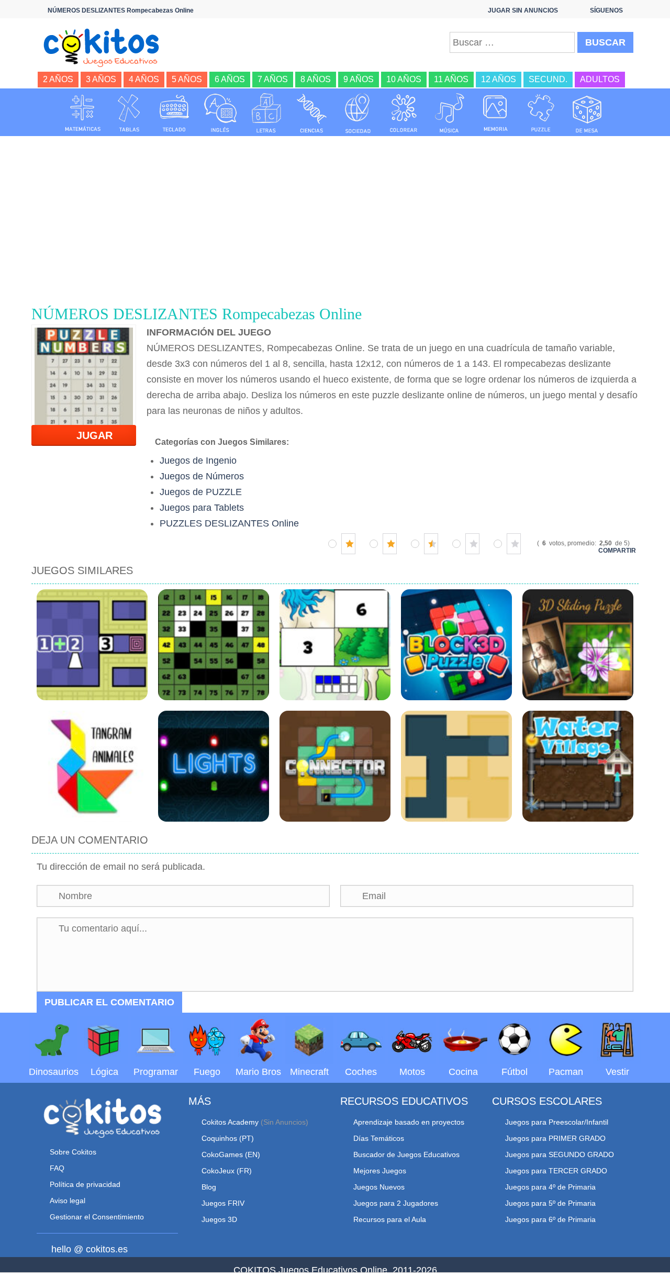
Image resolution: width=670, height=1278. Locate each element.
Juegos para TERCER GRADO (556, 1171)
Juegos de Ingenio (198, 460)
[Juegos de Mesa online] (587, 113)
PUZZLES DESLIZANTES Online (229, 523)
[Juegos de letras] (266, 113)
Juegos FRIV (223, 1203)
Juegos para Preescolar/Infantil (556, 1122)
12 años (498, 79)
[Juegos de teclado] (174, 113)
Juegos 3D (219, 1219)
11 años (451, 79)
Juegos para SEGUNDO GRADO (559, 1154)
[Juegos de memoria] (495, 113)
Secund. (548, 79)
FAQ (57, 1168)
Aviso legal (67, 1200)
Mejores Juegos (379, 1171)
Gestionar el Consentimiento (97, 1217)
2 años (58, 79)
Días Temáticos (378, 1138)
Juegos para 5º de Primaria (550, 1203)
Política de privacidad (85, 1184)
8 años (315, 79)
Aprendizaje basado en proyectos (408, 1122)
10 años (403, 79)
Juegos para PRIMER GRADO (555, 1138)
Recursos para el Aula (389, 1219)
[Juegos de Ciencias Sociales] (358, 113)
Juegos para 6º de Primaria (550, 1219)
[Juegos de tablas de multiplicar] (128, 113)
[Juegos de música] (449, 113)
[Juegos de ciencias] (312, 113)
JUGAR (88, 435)
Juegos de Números (202, 476)
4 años (144, 79)
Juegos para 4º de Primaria (550, 1187)
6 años (230, 79)
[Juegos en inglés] (220, 113)
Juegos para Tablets (202, 507)
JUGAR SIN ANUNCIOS (523, 10)
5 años (187, 79)
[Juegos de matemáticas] (82, 113)
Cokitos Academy (230, 1122)
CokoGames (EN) (231, 1154)
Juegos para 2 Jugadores (395, 1203)
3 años (101, 79)
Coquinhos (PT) (228, 1138)
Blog (209, 1187)
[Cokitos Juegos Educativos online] (106, 46)
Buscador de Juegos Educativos (406, 1154)
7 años (273, 79)
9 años (358, 79)
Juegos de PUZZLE (201, 492)
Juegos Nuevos (379, 1187)
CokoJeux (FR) (227, 1171)
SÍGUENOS (606, 10)
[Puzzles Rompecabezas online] (541, 113)
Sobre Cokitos (73, 1152)
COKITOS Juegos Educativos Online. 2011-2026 (335, 1270)
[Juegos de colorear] (403, 113)
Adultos (600, 79)
